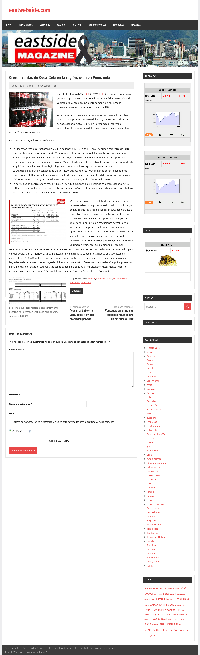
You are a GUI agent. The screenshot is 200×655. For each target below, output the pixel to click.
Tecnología (152, 528)
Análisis (151, 355)
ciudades (151, 376)
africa (149, 351)
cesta (149, 372)
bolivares (158, 593)
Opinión (151, 487)
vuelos (150, 565)
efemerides (179, 605)
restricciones (153, 512)
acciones (149, 588)
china (168, 599)
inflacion (165, 614)
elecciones (152, 417)
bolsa (166, 593)
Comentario (16, 349)
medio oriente (154, 458)
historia (150, 438)
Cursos (150, 392)
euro (161, 609)
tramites (151, 540)
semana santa (154, 524)
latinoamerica (120, 278)
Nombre (14, 394)
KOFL (102, 93)
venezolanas (153, 557)
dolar (186, 598)
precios (155, 624)
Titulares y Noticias (156, 536)
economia (159, 604)
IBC (158, 614)
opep (149, 483)
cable (153, 599)
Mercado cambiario (156, 462)
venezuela (154, 629)
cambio (150, 368)
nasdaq (146, 619)
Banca (150, 359)
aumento (171, 588)
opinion (159, 618)
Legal (149, 454)
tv (180, 623)
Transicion (152, 545)
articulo (161, 588)
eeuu (149, 413)
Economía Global (155, 409)
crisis (149, 384)
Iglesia (150, 446)
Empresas (76, 290)
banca (177, 588)
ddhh (149, 396)
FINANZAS (136, 24)
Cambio (61, 24)
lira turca (175, 614)
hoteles (150, 442)
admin (30, 85)
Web (11, 413)
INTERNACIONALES (97, 24)
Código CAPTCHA (59, 440)
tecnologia (170, 623)
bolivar (148, 593)
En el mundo (153, 425)
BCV (183, 588)
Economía (152, 405)
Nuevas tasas (153, 475)
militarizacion (154, 466)
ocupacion (152, 479)
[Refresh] (30, 430)
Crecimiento (153, 380)
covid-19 (173, 599)
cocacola (100, 278)
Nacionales (152, 471)
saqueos (151, 516)
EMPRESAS (118, 24)
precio (150, 499)
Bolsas (150, 364)
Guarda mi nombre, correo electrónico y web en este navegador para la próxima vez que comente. (64, 421)
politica (184, 618)
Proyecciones (153, 508)
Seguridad (152, 520)
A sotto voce (153, 347)
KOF (87, 93)
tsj (177, 623)
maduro (183, 614)
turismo (151, 549)
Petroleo (151, 491)
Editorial (45, 24)
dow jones (148, 605)
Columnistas (26, 24)
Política (150, 495)
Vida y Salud (153, 561)
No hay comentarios (46, 85)
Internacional (153, 450)
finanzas (170, 609)
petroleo (174, 618)
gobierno (180, 610)
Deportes (151, 401)
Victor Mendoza (174, 630)
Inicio (8, 24)
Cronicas (151, 388)
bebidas (91, 278)
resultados (86, 282)
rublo (161, 623)
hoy (154, 614)
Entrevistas (152, 429)
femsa (109, 278)
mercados (75, 282)
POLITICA (76, 24)
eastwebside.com (29, 10)
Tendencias (152, 532)
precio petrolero (155, 503)
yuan (152, 635)
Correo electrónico (20, 403)
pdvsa (167, 619)
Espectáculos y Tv (156, 434)
